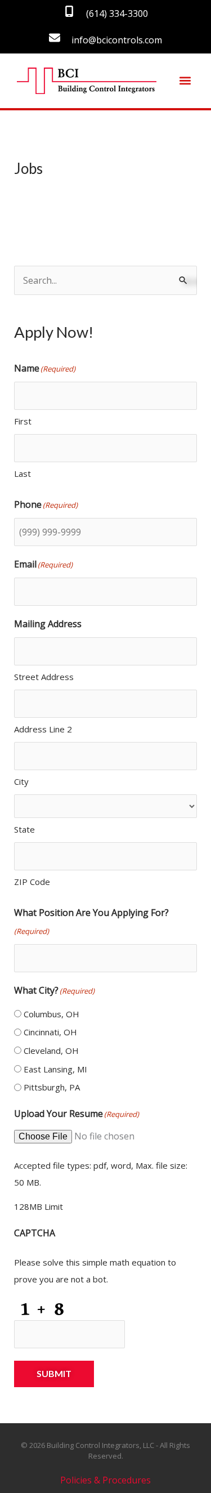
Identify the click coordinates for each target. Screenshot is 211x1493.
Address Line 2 (43, 729)
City (21, 781)
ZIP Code (32, 881)
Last (22, 473)
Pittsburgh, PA (52, 1087)
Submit (54, 1373)
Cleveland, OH (51, 1050)
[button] (185, 80)
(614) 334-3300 (117, 13)
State (24, 829)
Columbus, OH (51, 1014)
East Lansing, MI (55, 1069)
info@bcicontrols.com (116, 40)
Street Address (44, 676)
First (23, 421)
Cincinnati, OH (50, 1032)
